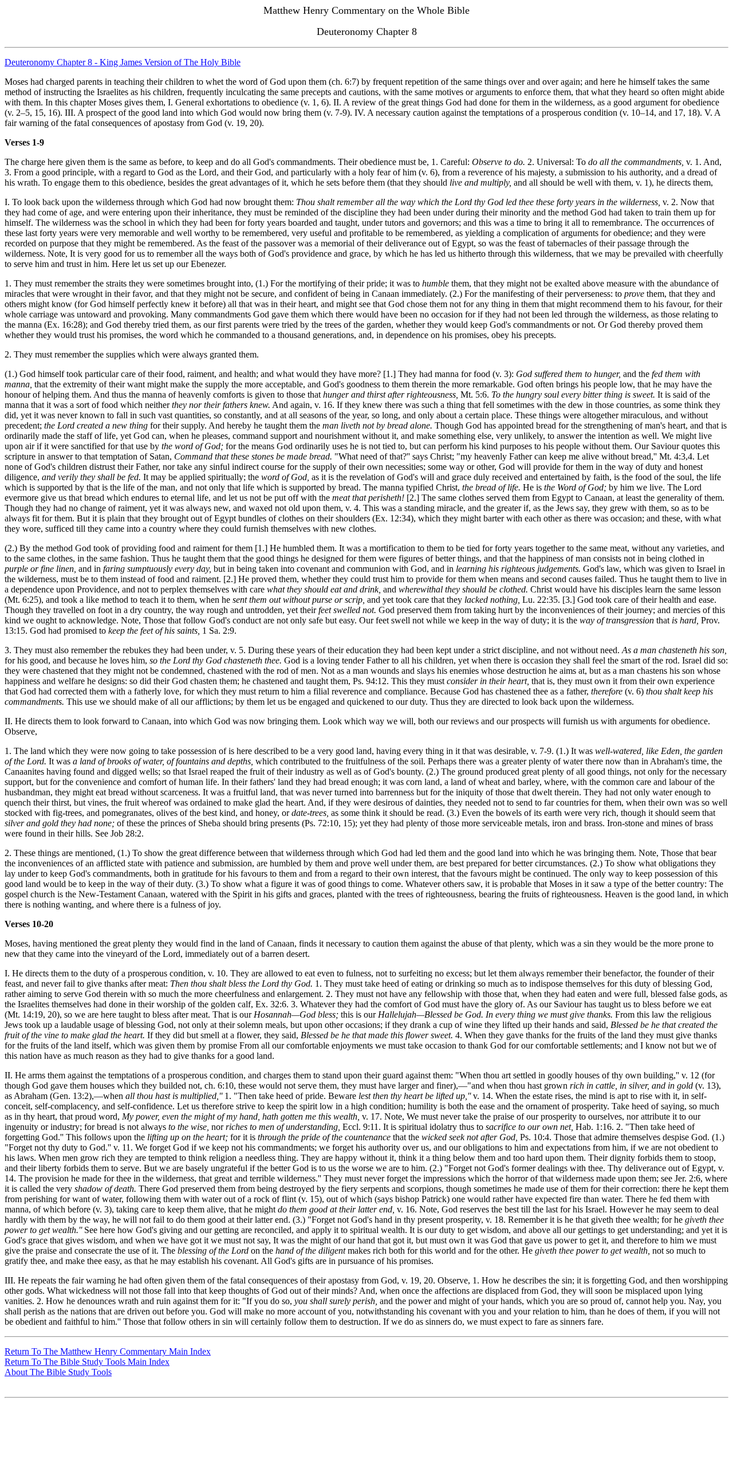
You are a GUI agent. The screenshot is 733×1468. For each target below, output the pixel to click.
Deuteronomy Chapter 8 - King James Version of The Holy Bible (123, 62)
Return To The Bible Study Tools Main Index (87, 1362)
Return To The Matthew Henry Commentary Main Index (108, 1351)
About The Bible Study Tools (58, 1372)
